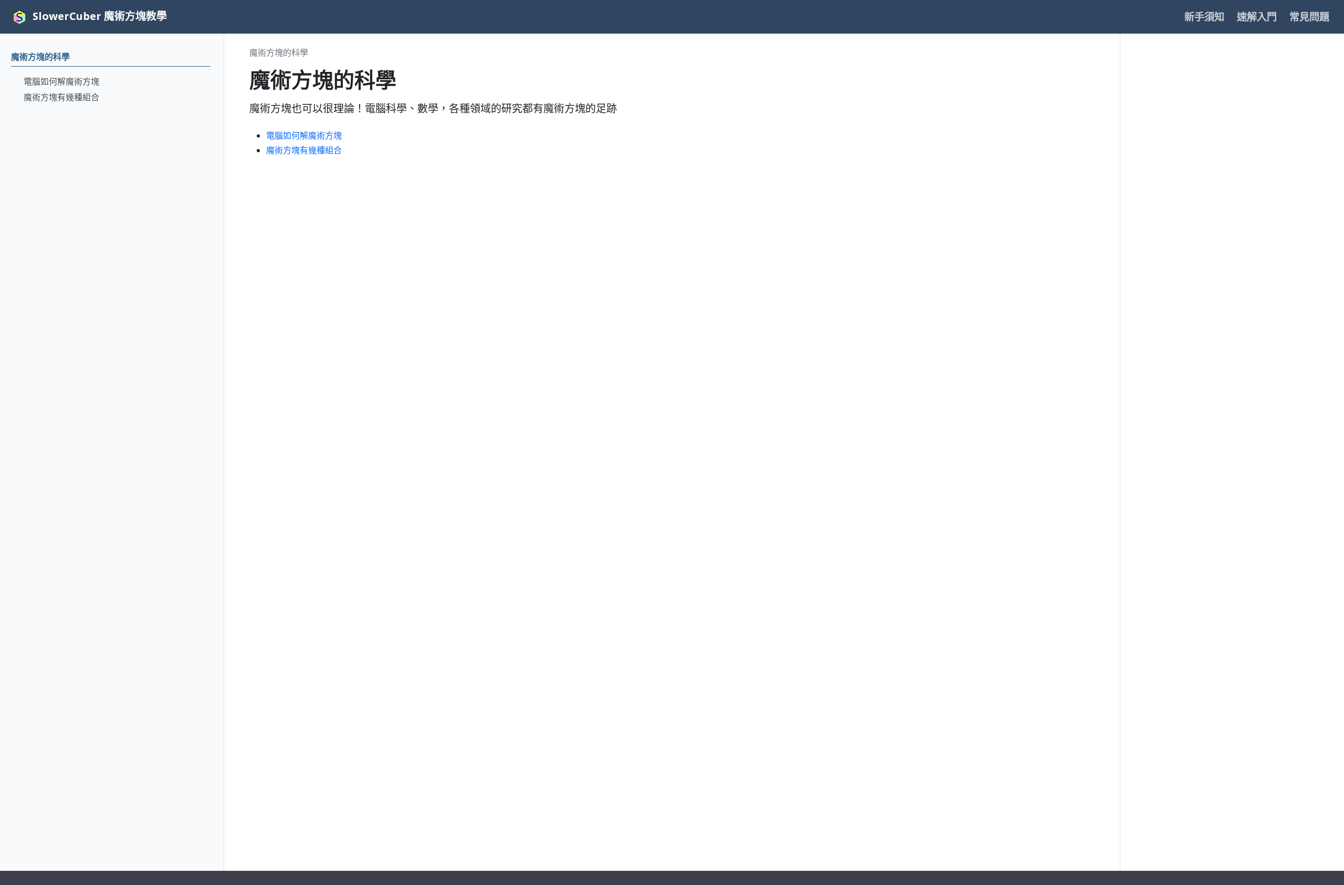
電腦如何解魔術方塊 (304, 135)
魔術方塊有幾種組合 (304, 150)
